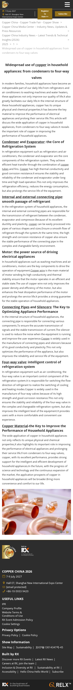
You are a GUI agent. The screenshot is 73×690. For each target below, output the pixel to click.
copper (33, 224)
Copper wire (38, 270)
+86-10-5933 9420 (17, 591)
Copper (24, 169)
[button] (45, 13)
